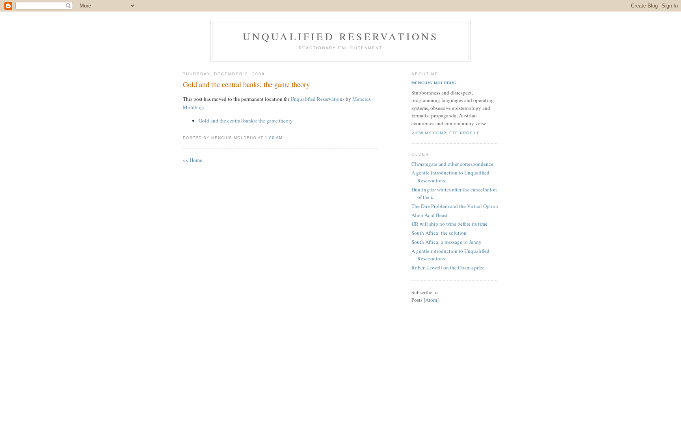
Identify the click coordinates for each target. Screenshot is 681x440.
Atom (431, 299)
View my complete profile (445, 133)
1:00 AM (274, 138)
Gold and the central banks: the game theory (246, 84)
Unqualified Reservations (341, 36)
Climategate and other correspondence (452, 163)
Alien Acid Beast (429, 215)
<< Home (192, 159)
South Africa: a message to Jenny (446, 241)
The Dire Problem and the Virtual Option (454, 206)
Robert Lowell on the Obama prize (448, 267)
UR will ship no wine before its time (449, 223)
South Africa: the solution (439, 232)
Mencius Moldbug (434, 83)
